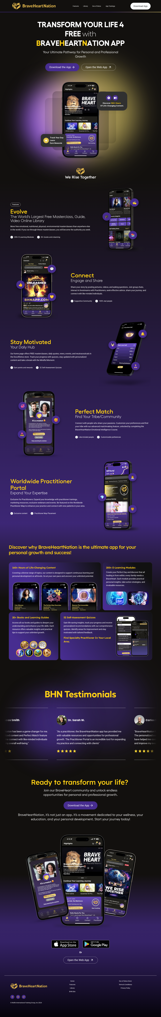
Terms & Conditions (125, 984)
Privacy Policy (125, 988)
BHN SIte (72, 991)
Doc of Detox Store (125, 981)
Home (72, 981)
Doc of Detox (96, 6)
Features (76, 6)
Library (85, 6)
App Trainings (110, 6)
